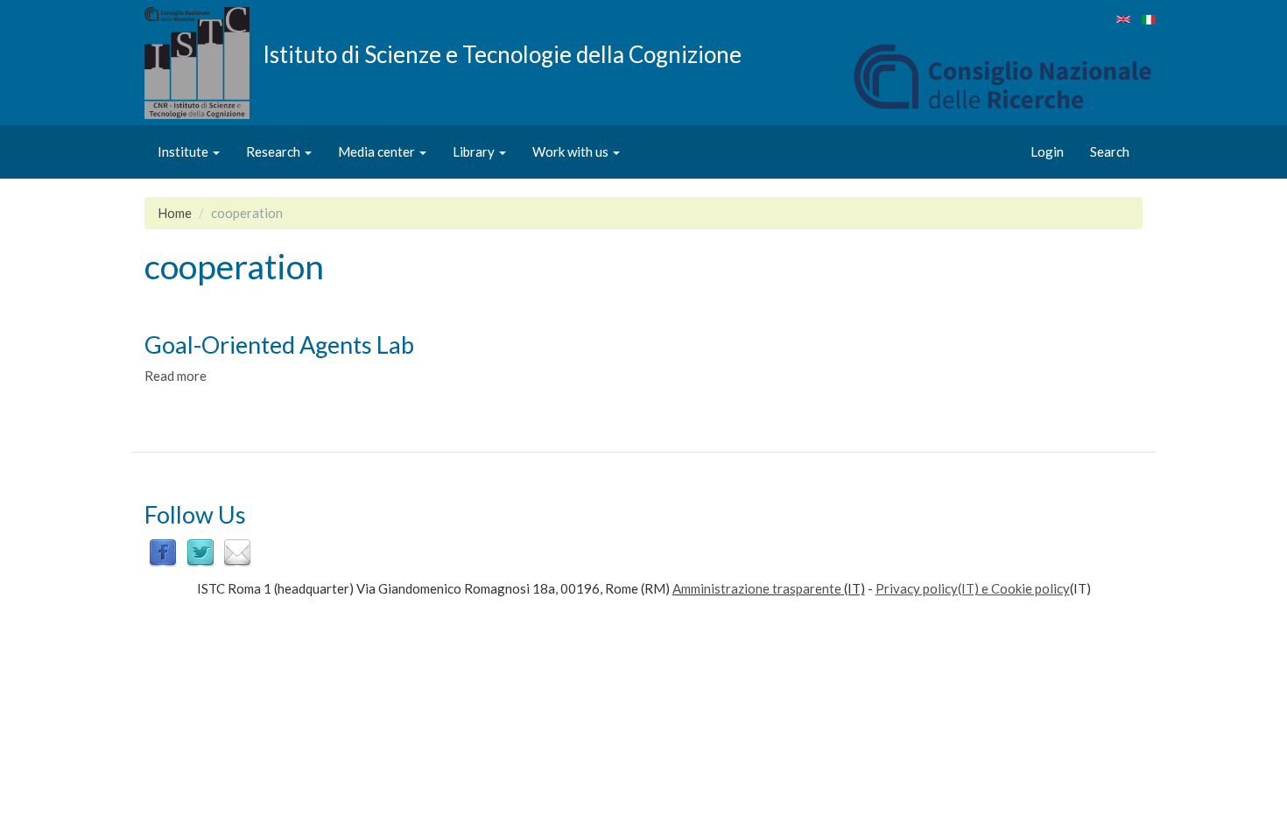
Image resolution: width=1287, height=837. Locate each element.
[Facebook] (163, 551)
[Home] (203, 63)
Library (475, 151)
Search (1109, 151)
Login (1047, 151)
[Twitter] (200, 551)
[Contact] (237, 551)
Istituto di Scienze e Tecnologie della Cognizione (502, 53)
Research (274, 151)
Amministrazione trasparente (756, 588)
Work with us (571, 151)
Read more (175, 375)
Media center (378, 151)
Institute (184, 151)
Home (175, 213)
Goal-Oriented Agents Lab (279, 344)
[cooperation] (1123, 19)
